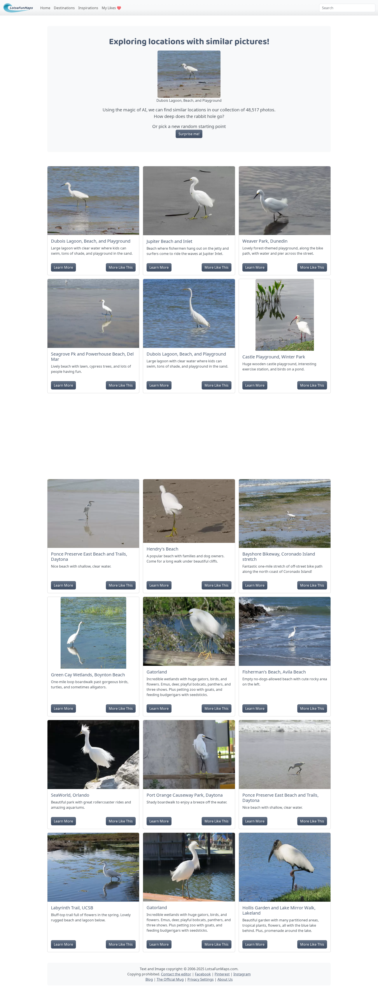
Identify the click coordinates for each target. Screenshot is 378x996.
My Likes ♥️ (111, 7)
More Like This (121, 267)
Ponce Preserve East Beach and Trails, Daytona (89, 556)
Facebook (203, 974)
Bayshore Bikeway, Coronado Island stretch (278, 556)
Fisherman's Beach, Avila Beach (274, 672)
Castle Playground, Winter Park (273, 357)
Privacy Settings (200, 979)
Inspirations (88, 7)
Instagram (242, 974)
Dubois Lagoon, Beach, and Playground (90, 241)
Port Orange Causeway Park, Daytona (185, 795)
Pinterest (222, 974)
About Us (225, 979)
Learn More (63, 267)
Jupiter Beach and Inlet (169, 241)
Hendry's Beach (162, 549)
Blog (149, 979)
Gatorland (157, 672)
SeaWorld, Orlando (70, 795)
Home (45, 7)
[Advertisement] (189, 434)
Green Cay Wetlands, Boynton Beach (88, 675)
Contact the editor (176, 974)
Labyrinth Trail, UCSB (72, 908)
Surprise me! (189, 134)
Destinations (64, 7)
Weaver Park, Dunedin (264, 241)
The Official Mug (170, 979)
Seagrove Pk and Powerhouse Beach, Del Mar (92, 356)
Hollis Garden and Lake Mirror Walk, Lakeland (278, 910)
